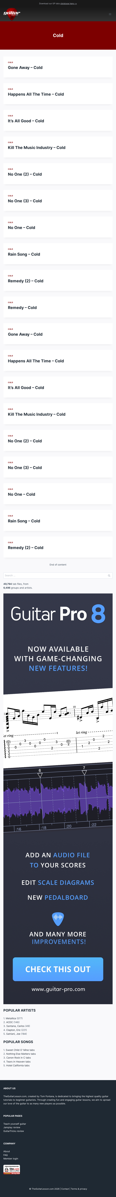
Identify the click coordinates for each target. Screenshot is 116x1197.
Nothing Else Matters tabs (21, 1053)
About (6, 1151)
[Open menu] (110, 14)
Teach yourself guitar (14, 1123)
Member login (10, 1158)
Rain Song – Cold (24, 254)
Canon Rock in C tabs (18, 1057)
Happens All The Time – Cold (36, 94)
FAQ (5, 1155)
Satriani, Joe (13, 1033)
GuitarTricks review (13, 1131)
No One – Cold (21, 227)
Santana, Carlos (15, 1026)
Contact (65, 1188)
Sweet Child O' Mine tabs (20, 1050)
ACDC (9, 1022)
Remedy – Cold (22, 307)
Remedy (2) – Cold (25, 281)
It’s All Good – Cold (26, 120)
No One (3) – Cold (25, 200)
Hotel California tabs (18, 1065)
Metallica (11, 1018)
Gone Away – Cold (25, 67)
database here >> (68, 3)
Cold (10, 62)
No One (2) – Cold (25, 174)
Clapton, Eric (13, 1030)
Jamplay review (11, 1127)
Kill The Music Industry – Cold (36, 147)
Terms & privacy (79, 1188)
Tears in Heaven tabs (18, 1061)
